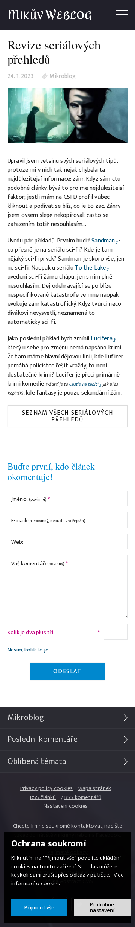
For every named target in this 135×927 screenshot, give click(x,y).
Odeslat (67, 671)
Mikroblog (62, 76)
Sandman (103, 241)
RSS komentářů (82, 797)
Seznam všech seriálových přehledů (67, 416)
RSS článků (43, 797)
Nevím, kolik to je (28, 649)
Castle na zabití (83, 384)
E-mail (48, 520)
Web (17, 542)
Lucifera (101, 339)
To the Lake (90, 268)
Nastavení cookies (66, 806)
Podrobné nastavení (102, 907)
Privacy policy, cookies (46, 788)
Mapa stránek (94, 788)
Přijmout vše (39, 907)
